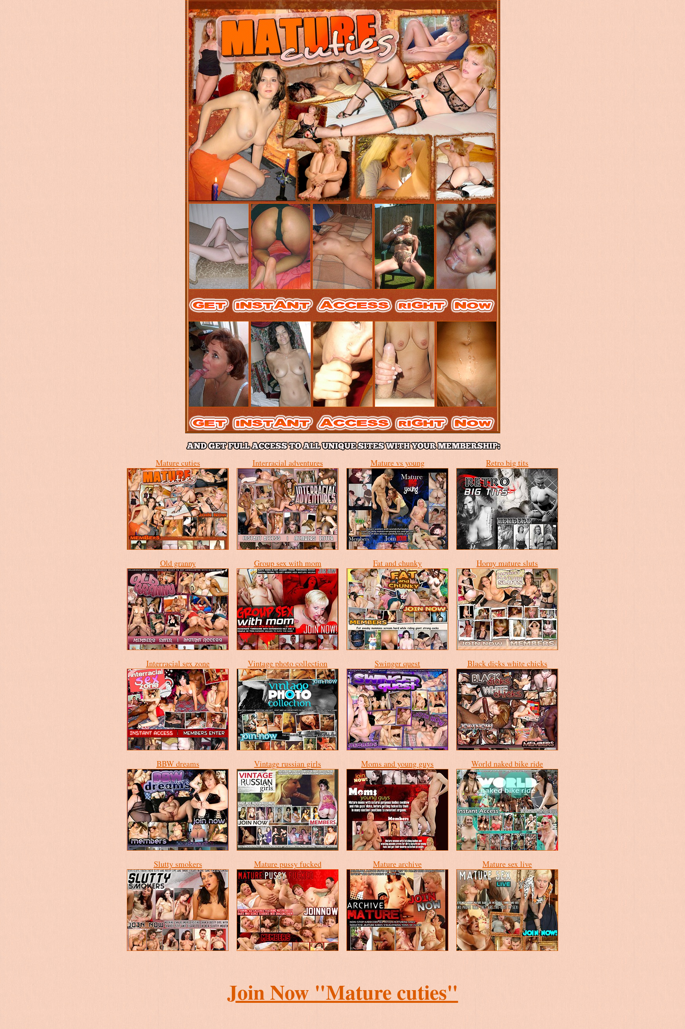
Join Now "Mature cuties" (342, 992)
